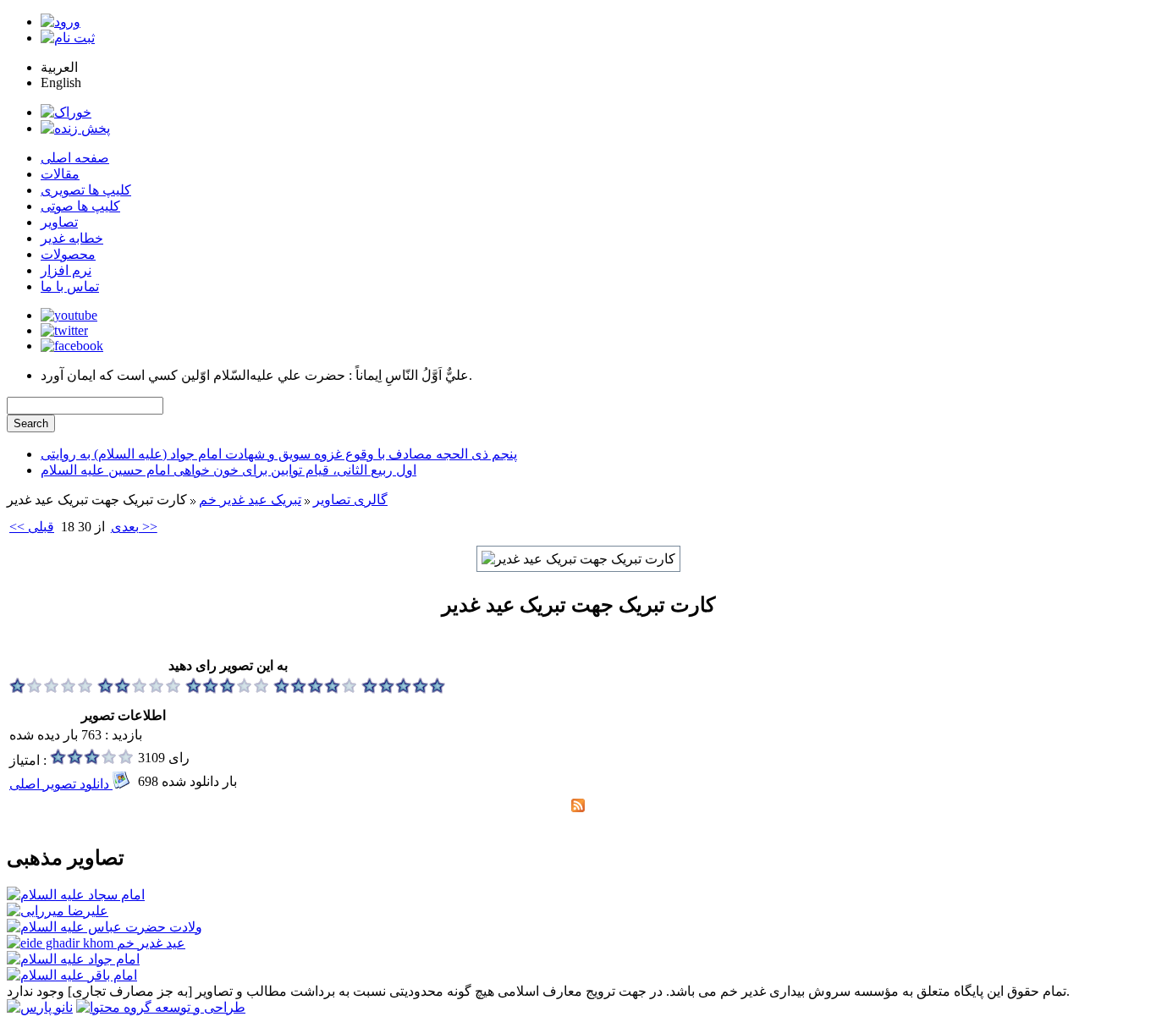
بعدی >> (134, 526)
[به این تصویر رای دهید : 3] (227, 689)
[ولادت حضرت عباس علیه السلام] (104, 927)
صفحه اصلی (75, 158)
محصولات (68, 254)
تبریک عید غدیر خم (250, 499)
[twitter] (64, 330)
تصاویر (59, 222)
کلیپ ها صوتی (80, 206)
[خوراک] (66, 112)
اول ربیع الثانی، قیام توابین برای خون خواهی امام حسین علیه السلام (228, 470)
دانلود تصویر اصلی (61, 784)
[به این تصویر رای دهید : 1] (51, 689)
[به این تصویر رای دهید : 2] (139, 689)
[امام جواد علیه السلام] (73, 959)
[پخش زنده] (75, 128)
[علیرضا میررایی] (57, 911)
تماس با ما (70, 286)
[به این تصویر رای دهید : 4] (315, 689)
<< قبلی (31, 526)
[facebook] (72, 345)
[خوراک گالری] (578, 807)
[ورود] (60, 21)
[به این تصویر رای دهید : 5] (403, 689)
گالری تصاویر (350, 499)
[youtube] (69, 315)
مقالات (60, 174)
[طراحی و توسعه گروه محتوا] (160, 1007)
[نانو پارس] (40, 1007)
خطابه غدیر (72, 238)
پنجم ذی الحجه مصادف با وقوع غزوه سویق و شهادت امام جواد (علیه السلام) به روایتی (279, 454)
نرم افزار (66, 270)
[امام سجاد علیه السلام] (76, 894)
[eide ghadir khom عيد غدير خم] (96, 943)
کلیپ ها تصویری (86, 190)
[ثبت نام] (68, 37)
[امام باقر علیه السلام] (72, 975)
